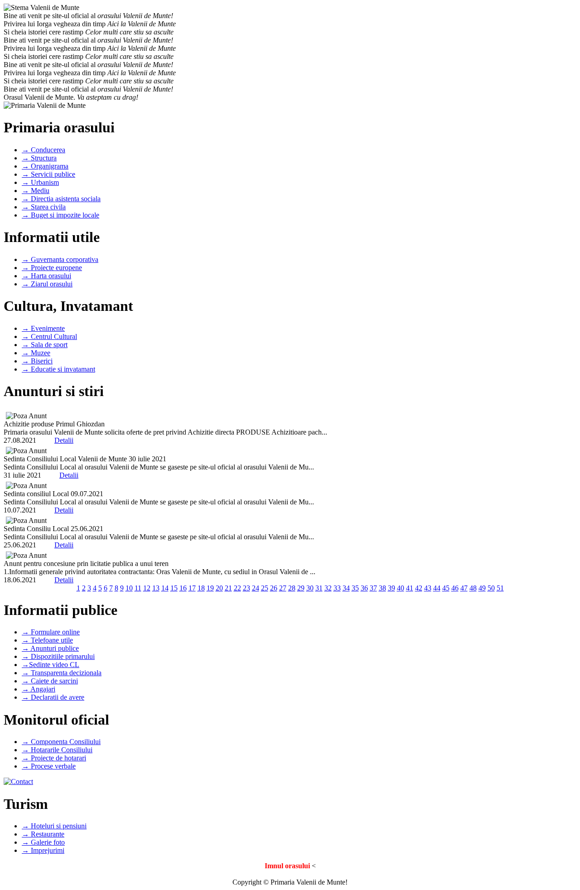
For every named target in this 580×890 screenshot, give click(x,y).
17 (192, 588)
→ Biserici (37, 361)
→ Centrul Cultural (49, 336)
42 (418, 588)
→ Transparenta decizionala (62, 673)
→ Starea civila (44, 207)
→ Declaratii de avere (53, 697)
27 (282, 588)
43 (427, 588)
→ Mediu (35, 190)
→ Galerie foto (43, 842)
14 (165, 588)
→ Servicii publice (48, 174)
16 (183, 588)
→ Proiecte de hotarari (54, 758)
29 (300, 588)
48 (473, 588)
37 (373, 588)
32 (328, 588)
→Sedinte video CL (50, 664)
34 (346, 588)
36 (364, 588)
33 (337, 588)
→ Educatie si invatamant (58, 369)
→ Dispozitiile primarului (58, 656)
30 (310, 588)
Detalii (63, 440)
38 (382, 588)
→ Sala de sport (45, 344)
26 (273, 588)
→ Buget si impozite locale (60, 215)
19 (210, 588)
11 (138, 588)
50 (491, 588)
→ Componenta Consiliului (61, 741)
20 (219, 588)
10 (129, 588)
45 (446, 588)
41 (409, 588)
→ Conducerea (43, 150)
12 (146, 588)
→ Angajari (38, 689)
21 (228, 588)
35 (355, 588)
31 (319, 588)
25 (264, 588)
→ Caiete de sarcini (50, 681)
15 (174, 588)
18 (201, 588)
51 (500, 588)
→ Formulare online (51, 632)
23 (246, 588)
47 (464, 588)
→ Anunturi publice (50, 648)
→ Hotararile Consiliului (57, 750)
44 (436, 588)
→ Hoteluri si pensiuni (54, 826)
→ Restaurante (43, 834)
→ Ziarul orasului (47, 284)
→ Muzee (36, 353)
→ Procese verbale (49, 766)
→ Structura (39, 158)
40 (400, 588)
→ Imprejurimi (43, 850)
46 (455, 588)
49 (482, 588)
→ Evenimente (43, 328)
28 (291, 588)
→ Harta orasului (46, 276)
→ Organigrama (45, 166)
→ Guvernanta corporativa (60, 259)
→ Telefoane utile (47, 640)
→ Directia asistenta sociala (61, 199)
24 (255, 588)
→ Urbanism (40, 182)
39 (391, 588)
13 (156, 588)
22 (237, 588)
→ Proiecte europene (52, 267)
